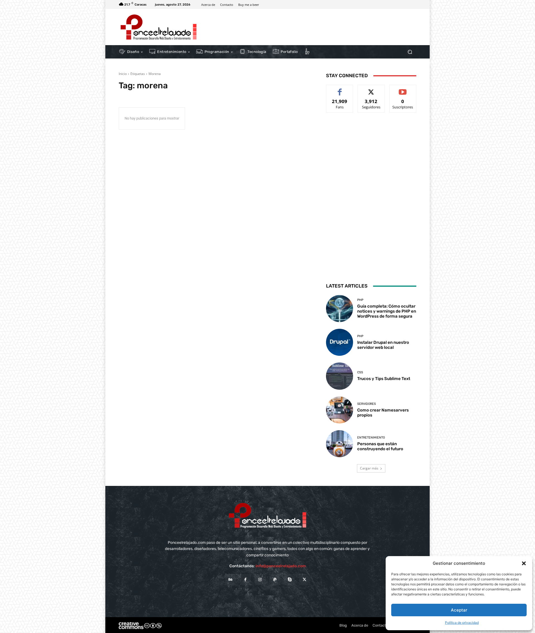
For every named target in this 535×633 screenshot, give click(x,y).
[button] (524, 563)
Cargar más (369, 468)
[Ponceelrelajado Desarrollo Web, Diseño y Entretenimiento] (159, 27)
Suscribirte (402, 89)
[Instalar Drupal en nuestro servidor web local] (339, 342)
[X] (304, 579)
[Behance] (230, 579)
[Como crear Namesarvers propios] (339, 409)
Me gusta (339, 89)
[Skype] (289, 579)
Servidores (366, 403)
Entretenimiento (371, 437)
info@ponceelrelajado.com (281, 566)
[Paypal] (274, 579)
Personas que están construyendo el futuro (380, 446)
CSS (360, 372)
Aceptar (459, 610)
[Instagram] (260, 579)
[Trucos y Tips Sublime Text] (339, 375)
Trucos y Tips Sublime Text (383, 378)
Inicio (123, 73)
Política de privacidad (462, 622)
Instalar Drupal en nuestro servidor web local (383, 345)
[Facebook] (245, 579)
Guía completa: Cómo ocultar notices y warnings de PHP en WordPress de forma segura (386, 311)
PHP (360, 299)
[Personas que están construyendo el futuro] (339, 443)
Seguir (371, 89)
